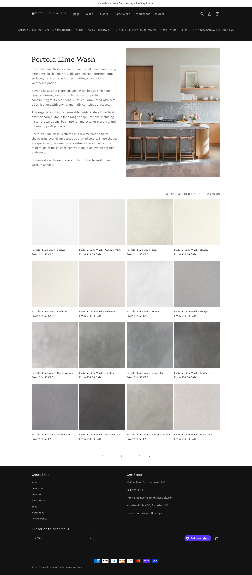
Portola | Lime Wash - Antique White (100, 249)
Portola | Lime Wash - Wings (143, 311)
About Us (37, 494)
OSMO (163, 30)
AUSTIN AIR (44, 30)
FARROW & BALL (149, 30)
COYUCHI (121, 30)
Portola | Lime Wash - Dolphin (96, 372)
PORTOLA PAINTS (195, 30)
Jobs (34, 506)
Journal (36, 482)
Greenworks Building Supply (51, 567)
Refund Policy (39, 518)
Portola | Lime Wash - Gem (142, 249)
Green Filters (39, 500)
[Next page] (149, 456)
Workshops (38, 512)
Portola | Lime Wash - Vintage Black (100, 434)
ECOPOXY (133, 30)
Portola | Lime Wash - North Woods (52, 372)
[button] (77, 14)
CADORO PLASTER (85, 30)
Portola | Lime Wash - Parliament (98, 311)
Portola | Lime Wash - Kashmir (49, 311)
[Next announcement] (219, 3)
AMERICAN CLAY (27, 30)
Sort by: (170, 193)
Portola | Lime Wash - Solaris (48, 249)
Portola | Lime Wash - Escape (191, 311)
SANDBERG (227, 30)
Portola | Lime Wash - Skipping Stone (148, 434)
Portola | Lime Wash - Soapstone (193, 434)
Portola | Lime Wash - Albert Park (146, 372)
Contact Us (38, 488)
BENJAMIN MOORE (62, 30)
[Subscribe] (89, 538)
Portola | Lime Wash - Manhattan (51, 434)
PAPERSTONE (176, 30)
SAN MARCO (213, 30)
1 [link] (103, 456)
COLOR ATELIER (105, 30)
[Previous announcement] (33, 3)
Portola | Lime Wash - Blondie (191, 249)
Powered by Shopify (73, 567)
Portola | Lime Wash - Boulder (191, 372)
